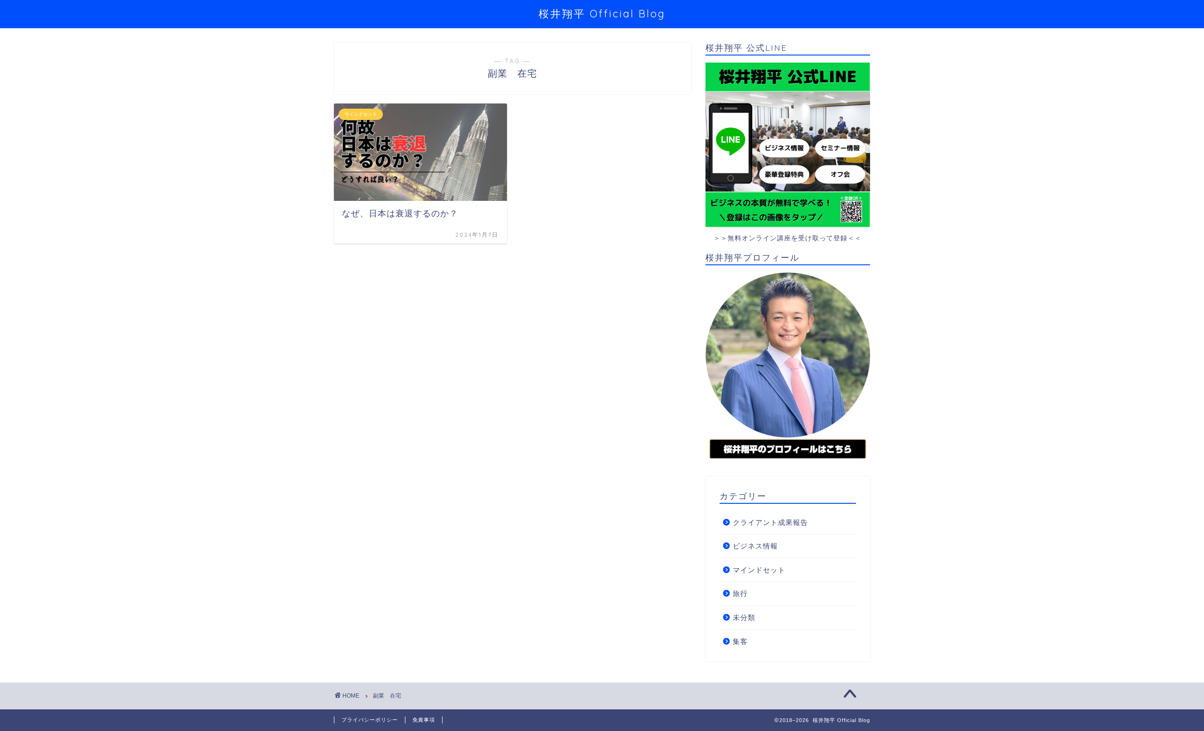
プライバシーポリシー (369, 720)
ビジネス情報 (755, 546)
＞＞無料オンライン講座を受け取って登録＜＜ (787, 238)
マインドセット (759, 570)
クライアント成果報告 (770, 522)
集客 (740, 641)
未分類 (744, 617)
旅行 (740, 593)
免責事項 (423, 720)
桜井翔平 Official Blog (602, 13)
